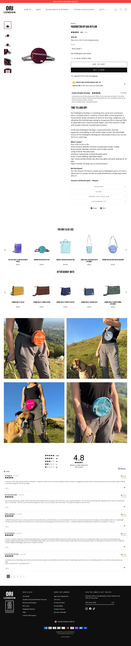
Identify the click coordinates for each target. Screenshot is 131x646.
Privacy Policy (61, 633)
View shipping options (91, 40)
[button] (5, 250)
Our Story (57, 599)
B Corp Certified (59, 603)
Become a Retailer (60, 612)
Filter (7, 472)
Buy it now (99, 70)
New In (28, 9)
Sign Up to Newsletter (61, 596)
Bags (38, 9)
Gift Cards (26, 606)
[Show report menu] (124, 488)
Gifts (102, 9)
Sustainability (58, 606)
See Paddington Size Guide (81, 53)
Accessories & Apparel (58, 9)
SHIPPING (99, 186)
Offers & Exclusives (84, 9)
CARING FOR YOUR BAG (99, 196)
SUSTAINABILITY (99, 201)
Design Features (59, 609)
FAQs (24, 612)
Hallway (67, 636)
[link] (18, 250)
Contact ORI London (29, 615)
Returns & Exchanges (30, 603)
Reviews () (79, 32)
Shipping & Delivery (29, 609)
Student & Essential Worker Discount (35, 599)
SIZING (99, 191)
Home (73, 23)
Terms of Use (69, 633)
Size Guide (26, 596)
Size (73, 45)
